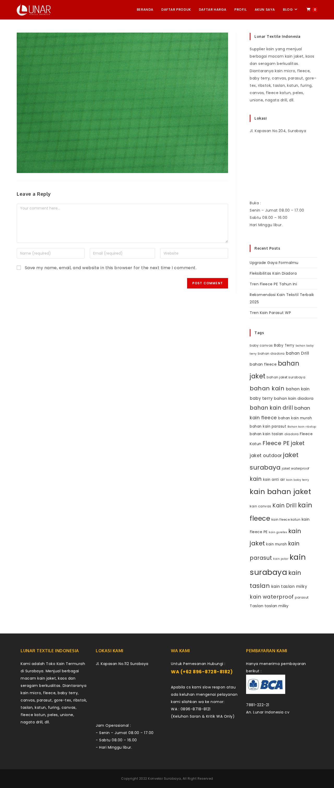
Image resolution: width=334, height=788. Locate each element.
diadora (291, 434)
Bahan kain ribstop (302, 427)
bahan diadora (271, 353)
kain (256, 479)
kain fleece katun (286, 519)
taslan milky (277, 605)
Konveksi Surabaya (164, 778)
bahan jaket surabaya (286, 377)
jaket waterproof (295, 468)
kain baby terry (297, 480)
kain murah (276, 544)
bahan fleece (263, 364)
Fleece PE (276, 443)
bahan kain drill (271, 407)
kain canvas (260, 506)
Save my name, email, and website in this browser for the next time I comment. (111, 268)
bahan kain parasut (268, 426)
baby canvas (261, 345)
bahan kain (267, 388)
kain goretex (278, 532)
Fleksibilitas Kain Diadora (273, 273)
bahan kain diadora (294, 398)
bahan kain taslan (266, 434)
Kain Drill (284, 505)
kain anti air (274, 479)
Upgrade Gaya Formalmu (274, 262)
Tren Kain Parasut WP (270, 312)
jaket (298, 443)
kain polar (280, 559)
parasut (302, 597)
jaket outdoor (266, 455)
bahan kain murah (295, 418)
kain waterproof (272, 596)
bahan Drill (297, 353)
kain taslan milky (289, 586)
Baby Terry (284, 345)
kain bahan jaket (280, 492)
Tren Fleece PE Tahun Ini (273, 284)
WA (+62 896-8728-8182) (202, 672)
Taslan (256, 605)
